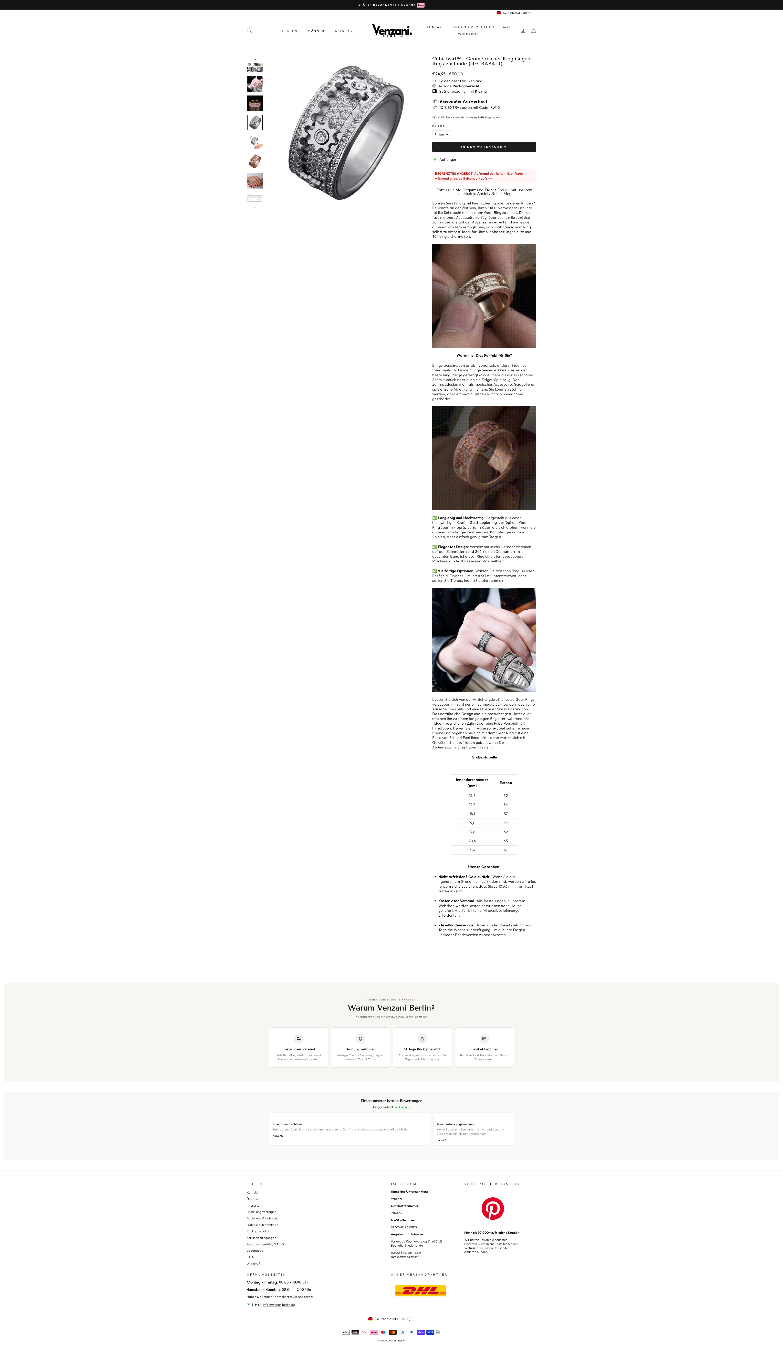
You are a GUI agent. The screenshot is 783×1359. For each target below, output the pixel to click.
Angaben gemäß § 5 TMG (265, 1244)
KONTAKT (436, 27)
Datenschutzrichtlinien (263, 1225)
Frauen (290, 31)
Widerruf (468, 34)
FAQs (506, 27)
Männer (317, 31)
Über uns (253, 1199)
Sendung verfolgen (472, 27)
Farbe (439, 126)
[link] (391, 1126)
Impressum (254, 1205)
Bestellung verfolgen (261, 1212)
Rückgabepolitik (258, 1231)
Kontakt (252, 1192)
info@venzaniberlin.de (279, 1305)
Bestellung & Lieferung (263, 1218)
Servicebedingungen (261, 1238)
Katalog (344, 31)
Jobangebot (256, 1250)
